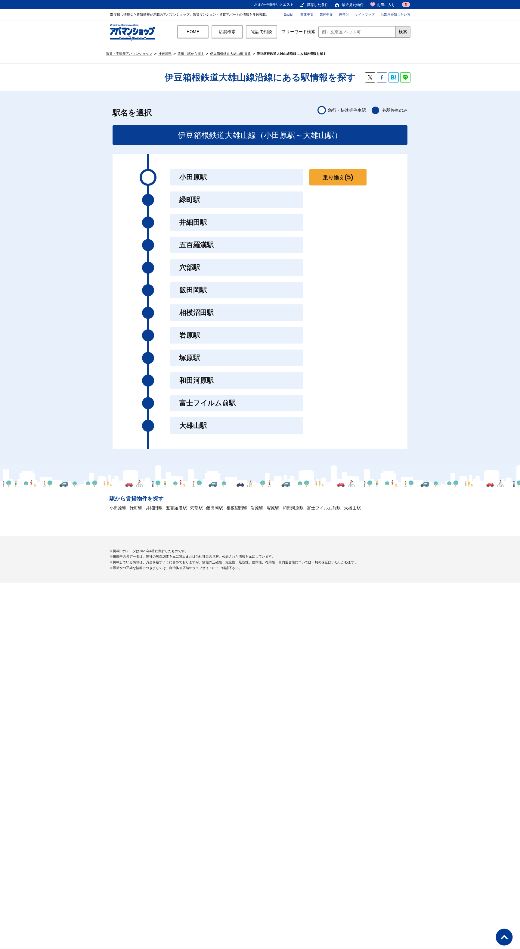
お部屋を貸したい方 (395, 14)
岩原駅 (257, 508)
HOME (193, 31)
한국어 (344, 14)
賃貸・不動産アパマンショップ (129, 53)
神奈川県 (165, 53)
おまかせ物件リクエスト (274, 4)
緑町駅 (136, 508)
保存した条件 (317, 5)
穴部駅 (196, 508)
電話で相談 (261, 31)
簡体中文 (307, 14)
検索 (403, 31)
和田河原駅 (293, 508)
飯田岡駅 (214, 508)
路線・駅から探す (191, 53)
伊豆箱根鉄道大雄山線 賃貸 (230, 53)
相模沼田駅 (236, 508)
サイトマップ (365, 14)
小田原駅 (118, 508)
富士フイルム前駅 (324, 508)
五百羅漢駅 (176, 508)
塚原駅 (273, 508)
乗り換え (338, 177)
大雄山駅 (352, 508)
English (289, 14)
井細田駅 (154, 508)
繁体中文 (326, 14)
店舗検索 (227, 31)
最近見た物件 (353, 5)
